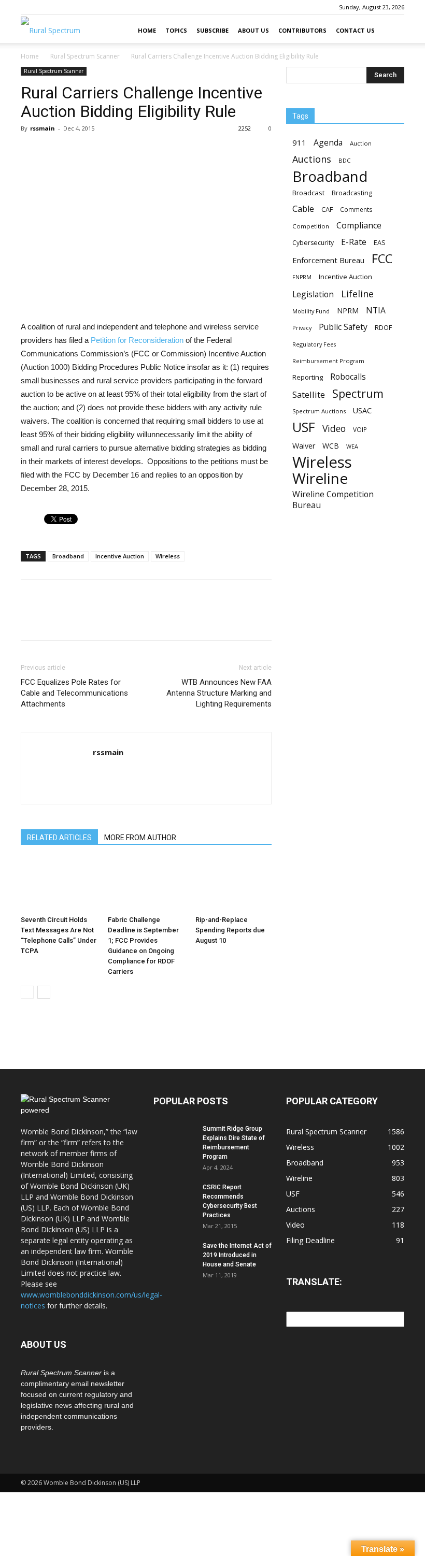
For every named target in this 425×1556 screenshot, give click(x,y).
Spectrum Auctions (319, 411)
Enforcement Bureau (328, 260)
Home (147, 30)
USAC (362, 410)
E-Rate (353, 242)
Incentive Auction (119, 556)
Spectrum (358, 393)
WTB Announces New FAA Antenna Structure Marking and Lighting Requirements (219, 693)
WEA (352, 446)
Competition (310, 226)
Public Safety (343, 327)
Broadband (68, 556)
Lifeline (357, 293)
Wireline (320, 478)
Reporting (307, 377)
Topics (176, 30)
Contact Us (355, 30)
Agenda (328, 142)
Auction (361, 143)
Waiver (303, 446)
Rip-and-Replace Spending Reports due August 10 (230, 930)
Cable (303, 209)
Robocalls (348, 376)
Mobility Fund (311, 311)
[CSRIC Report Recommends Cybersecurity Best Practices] (174, 1197)
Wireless (167, 556)
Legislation (313, 294)
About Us (253, 30)
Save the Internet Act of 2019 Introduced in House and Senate (237, 1255)
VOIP (360, 429)
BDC (344, 160)
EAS (380, 242)
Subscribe (212, 30)
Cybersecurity (313, 242)
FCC (382, 258)
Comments (356, 209)
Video (334, 428)
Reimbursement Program (328, 361)
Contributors (302, 30)
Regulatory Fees (314, 344)
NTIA (376, 310)
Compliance (358, 225)
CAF (327, 209)
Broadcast (308, 192)
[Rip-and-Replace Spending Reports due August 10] (233, 885)
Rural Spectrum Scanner (85, 56)
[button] (391, 31)
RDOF (383, 327)
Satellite (308, 394)
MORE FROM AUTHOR (140, 837)
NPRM (348, 310)
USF (303, 427)
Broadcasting (352, 192)
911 (299, 142)
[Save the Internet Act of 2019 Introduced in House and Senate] (174, 1255)
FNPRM (301, 277)
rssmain (42, 128)
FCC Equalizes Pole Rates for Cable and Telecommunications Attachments (74, 693)
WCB (330, 446)
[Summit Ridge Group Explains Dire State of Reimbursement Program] (174, 1138)
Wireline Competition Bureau (333, 500)
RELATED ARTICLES (59, 837)
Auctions (311, 159)
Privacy (301, 328)
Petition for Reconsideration (137, 340)
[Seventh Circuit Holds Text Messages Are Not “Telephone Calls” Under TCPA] (59, 885)
